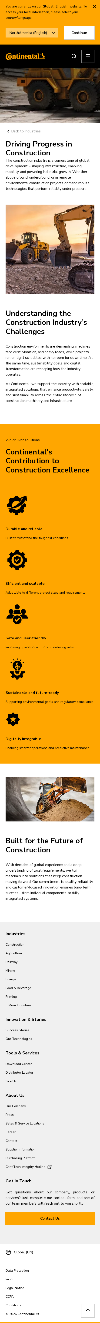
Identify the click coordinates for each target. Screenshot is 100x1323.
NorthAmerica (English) (28, 32)
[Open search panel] (73, 56)
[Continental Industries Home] (24, 56)
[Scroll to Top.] (87, 1310)
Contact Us (50, 1218)
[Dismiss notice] (94, 6)
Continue (79, 32)
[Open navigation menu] (87, 56)
